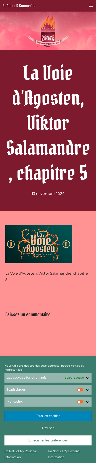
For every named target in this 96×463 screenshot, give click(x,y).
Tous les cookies (48, 416)
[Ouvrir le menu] (91, 5)
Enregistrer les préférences (48, 440)
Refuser (48, 428)
